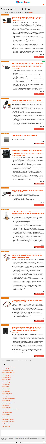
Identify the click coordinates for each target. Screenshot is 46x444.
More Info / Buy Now (39, 56)
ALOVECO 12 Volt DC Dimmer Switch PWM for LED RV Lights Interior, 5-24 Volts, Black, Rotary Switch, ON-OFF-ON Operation (28, 101)
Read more (31, 12)
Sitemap (22, 437)
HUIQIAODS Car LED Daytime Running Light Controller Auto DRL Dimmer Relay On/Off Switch (27, 301)
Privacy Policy (27, 442)
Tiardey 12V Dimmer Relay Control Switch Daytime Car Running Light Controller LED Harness (27, 191)
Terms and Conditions (20, 442)
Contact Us (19, 437)
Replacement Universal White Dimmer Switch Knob (24, 135)
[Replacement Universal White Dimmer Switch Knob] (6, 139)
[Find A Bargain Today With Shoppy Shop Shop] (23, 3)
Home (16, 437)
